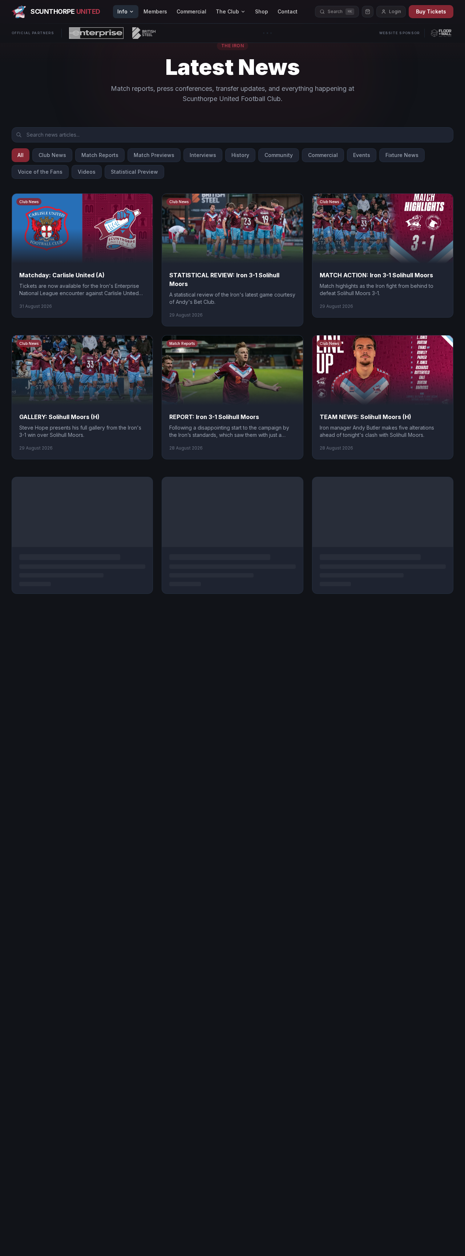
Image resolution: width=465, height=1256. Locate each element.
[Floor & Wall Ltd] (441, 33)
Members (155, 11)
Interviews (203, 155)
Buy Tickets (431, 11)
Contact (288, 11)
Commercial (191, 11)
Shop (261, 11)
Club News (52, 155)
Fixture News (401, 155)
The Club (227, 11)
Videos (87, 172)
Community (278, 155)
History (240, 155)
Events (361, 155)
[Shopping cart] (367, 11)
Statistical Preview (134, 172)
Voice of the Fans (40, 172)
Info (122, 11)
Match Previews (154, 155)
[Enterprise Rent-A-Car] (96, 33)
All (20, 155)
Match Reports (99, 155)
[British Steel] (143, 33)
